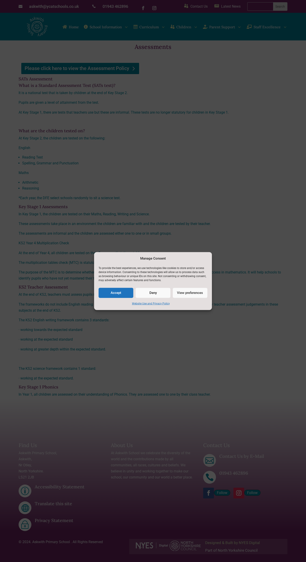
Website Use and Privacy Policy (151, 303)
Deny (153, 293)
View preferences (190, 293)
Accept (116, 293)
